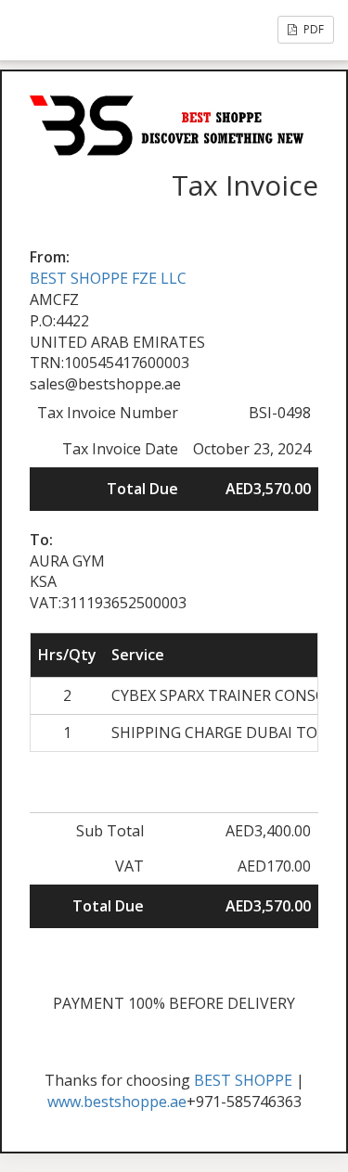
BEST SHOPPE (243, 1080)
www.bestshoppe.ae (117, 1101)
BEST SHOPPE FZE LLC (108, 278)
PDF (312, 29)
